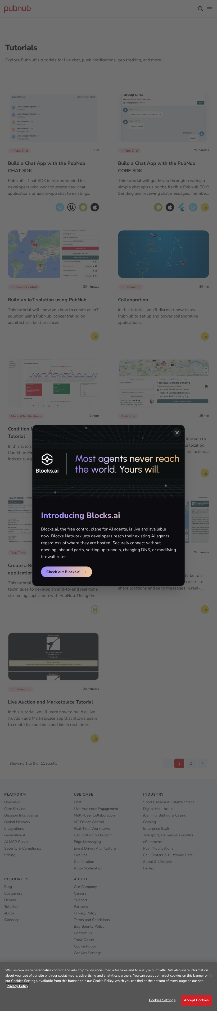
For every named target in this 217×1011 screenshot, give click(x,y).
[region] (108, 986)
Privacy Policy (17, 986)
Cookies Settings (162, 1000)
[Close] (177, 432)
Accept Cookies (196, 1000)
